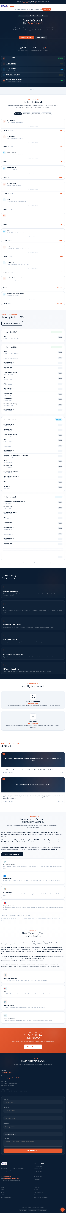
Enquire (60, 287)
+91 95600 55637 (24, 2)
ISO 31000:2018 (38, 1176)
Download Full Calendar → (12, 323)
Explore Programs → (26, 37)
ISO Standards (26, 113)
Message (6, 1138)
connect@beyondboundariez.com (38, 2)
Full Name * (7, 1099)
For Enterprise (32, 9)
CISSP (2, 1190)
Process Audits (5, 1200)
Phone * (6, 1107)
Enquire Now (47, 9)
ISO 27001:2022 (38, 1166)
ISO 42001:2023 (38, 1169)
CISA (2, 1192)
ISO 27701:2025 (38, 1171)
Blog (41, 9)
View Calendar (41, 37)
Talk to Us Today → (33, 1047)
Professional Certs (36, 113)
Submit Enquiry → (33, 1150)
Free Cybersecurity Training (41, 1197)
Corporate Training (47, 113)
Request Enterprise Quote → (12, 854)
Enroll (61, 130)
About (37, 9)
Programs (17, 9)
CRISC (2, 1195)
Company (6, 1123)
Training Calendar (24, 9)
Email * (6, 1115)
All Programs (18, 113)
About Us (36, 1187)
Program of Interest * (11, 1131)
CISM (2, 1187)
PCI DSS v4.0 (37, 1179)
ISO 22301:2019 (38, 1174)
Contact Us (37, 1200)
